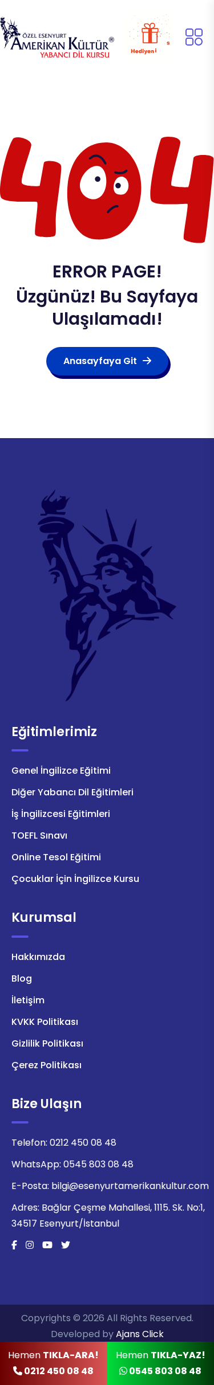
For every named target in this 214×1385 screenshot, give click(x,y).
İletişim (28, 1000)
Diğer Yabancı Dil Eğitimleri (72, 792)
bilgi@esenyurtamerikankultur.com (130, 1185)
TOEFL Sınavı (39, 835)
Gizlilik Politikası (47, 1043)
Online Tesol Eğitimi (56, 857)
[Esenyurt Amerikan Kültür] (107, 594)
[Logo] (57, 36)
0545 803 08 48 (98, 1164)
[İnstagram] (30, 1245)
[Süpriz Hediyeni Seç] (150, 37)
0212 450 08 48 (83, 1142)
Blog (21, 978)
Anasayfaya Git (100, 360)
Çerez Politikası (46, 1065)
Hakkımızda (38, 956)
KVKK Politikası (44, 1021)
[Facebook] (14, 1245)
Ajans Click (140, 1334)
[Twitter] (65, 1245)
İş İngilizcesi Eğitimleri (60, 813)
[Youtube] (47, 1245)
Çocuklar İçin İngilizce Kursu (75, 878)
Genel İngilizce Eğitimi (61, 770)
